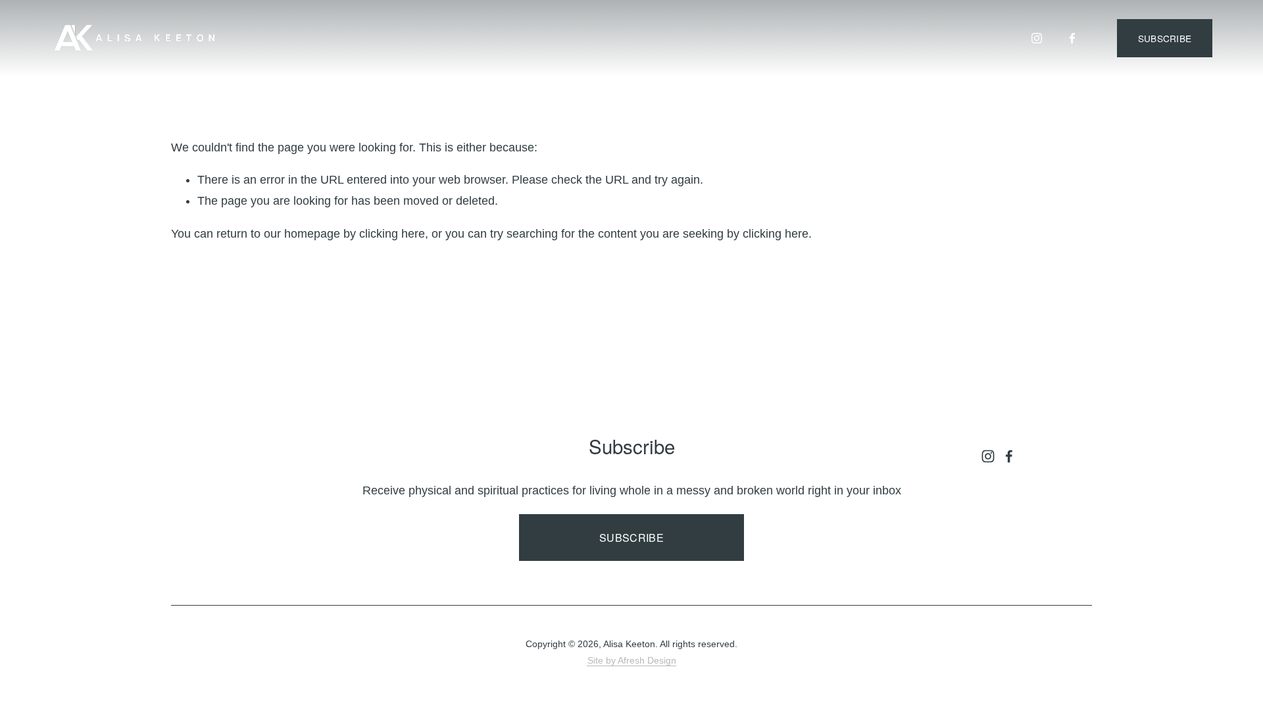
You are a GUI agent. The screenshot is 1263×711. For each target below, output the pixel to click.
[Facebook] (1072, 38)
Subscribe (631, 537)
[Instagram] (1036, 38)
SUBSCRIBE (1164, 38)
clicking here (392, 233)
